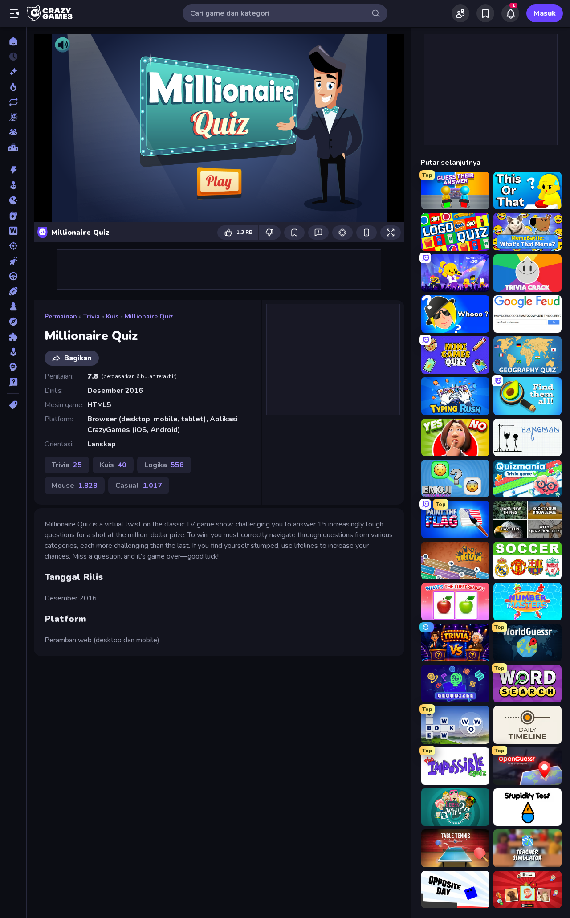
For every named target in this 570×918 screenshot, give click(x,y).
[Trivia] (13, 382)
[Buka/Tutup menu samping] (14, 13)
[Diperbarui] (13, 102)
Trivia (91, 316)
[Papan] (13, 306)
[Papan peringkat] (13, 147)
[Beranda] (13, 41)
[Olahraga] (13, 291)
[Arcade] (13, 185)
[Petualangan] (13, 321)
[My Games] (485, 13)
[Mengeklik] (13, 261)
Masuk (544, 13)
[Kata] (13, 230)
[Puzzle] (13, 336)
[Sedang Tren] (13, 86)
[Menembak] (13, 245)
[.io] (13, 200)
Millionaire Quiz (149, 316)
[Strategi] (13, 367)
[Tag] (13, 404)
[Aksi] (13, 170)
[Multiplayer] (13, 132)
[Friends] (460, 13)
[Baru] (13, 71)
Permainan (61, 316)
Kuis (112, 316)
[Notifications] (510, 13)
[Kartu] (13, 215)
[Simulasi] (13, 351)
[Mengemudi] (13, 276)
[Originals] (13, 117)
